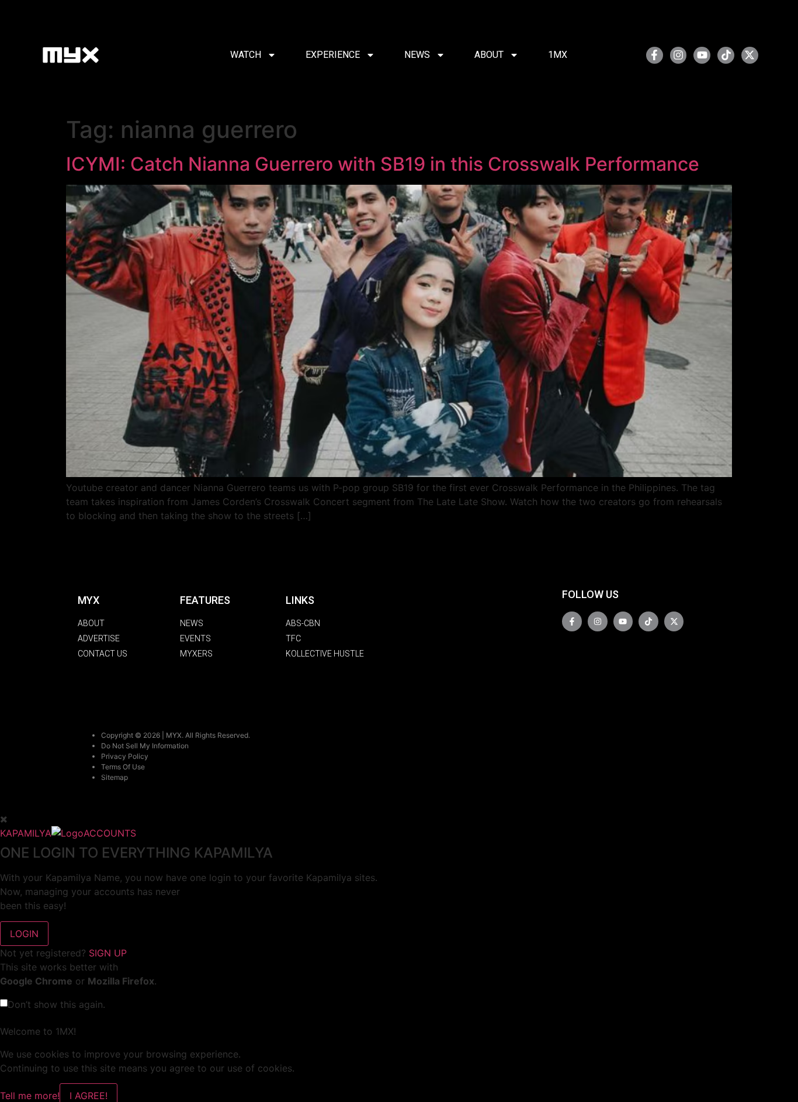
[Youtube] (701, 55)
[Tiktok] (725, 55)
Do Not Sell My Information (145, 745)
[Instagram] (678, 55)
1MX (557, 54)
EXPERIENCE (333, 54)
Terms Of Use (123, 766)
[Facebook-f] (654, 55)
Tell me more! (30, 1095)
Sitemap (114, 777)
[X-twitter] (749, 55)
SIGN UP (108, 953)
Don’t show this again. (56, 1004)
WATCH (245, 54)
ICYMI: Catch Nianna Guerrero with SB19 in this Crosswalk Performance (382, 164)
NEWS (417, 54)
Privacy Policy (124, 756)
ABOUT (489, 54)
